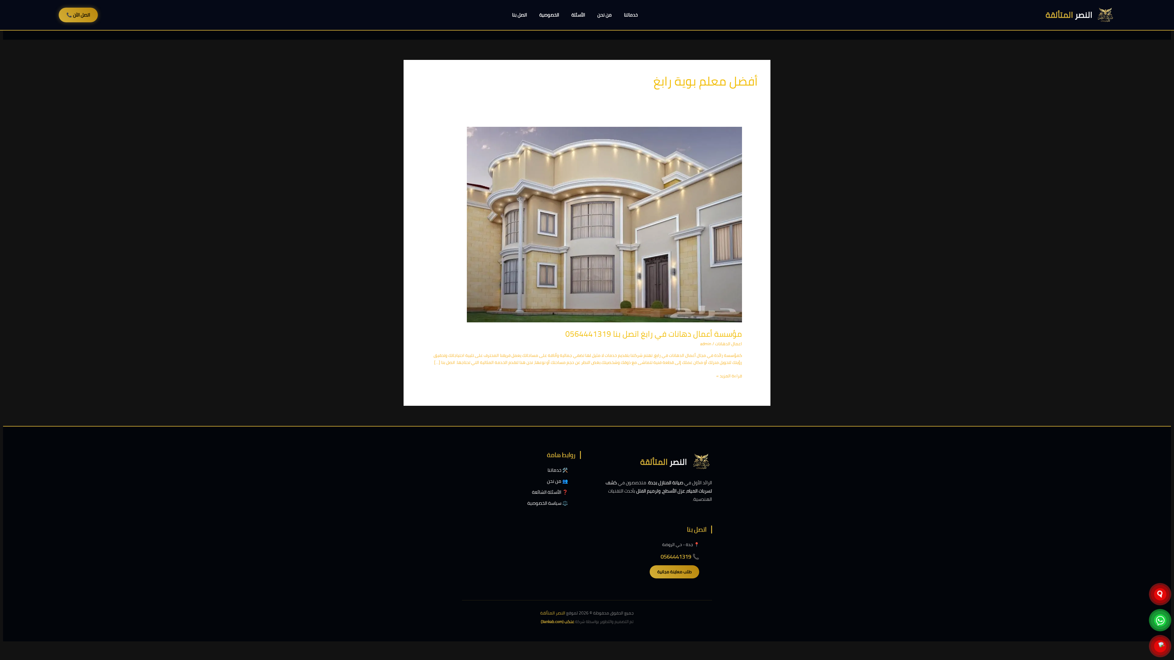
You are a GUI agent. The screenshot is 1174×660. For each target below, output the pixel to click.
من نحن (604, 14)
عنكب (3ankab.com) (557, 621)
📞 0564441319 (680, 557)
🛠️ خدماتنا (558, 470)
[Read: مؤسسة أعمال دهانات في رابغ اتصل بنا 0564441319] (604, 224)
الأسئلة (578, 14)
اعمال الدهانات (728, 344)
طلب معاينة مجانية (674, 572)
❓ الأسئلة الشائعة (550, 492)
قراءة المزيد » (729, 376)
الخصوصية (549, 14)
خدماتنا (631, 14)
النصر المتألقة (552, 613)
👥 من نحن (557, 481)
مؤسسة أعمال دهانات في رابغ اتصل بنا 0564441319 (653, 333)
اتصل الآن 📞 (78, 14)
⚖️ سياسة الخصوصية (547, 503)
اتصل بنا (519, 14)
